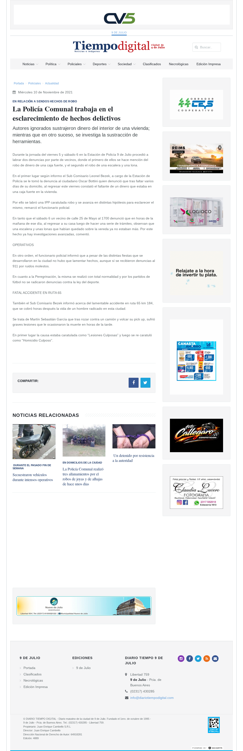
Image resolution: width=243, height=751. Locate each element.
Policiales (34, 83)
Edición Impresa (35, 687)
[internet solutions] (207, 748)
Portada (19, 83)
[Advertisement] (84, 545)
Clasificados (32, 674)
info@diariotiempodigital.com (152, 698)
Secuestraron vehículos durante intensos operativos (33, 477)
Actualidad (52, 83)
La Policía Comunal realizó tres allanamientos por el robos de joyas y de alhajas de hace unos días (83, 476)
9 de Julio (119, 32)
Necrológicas (33, 680)
